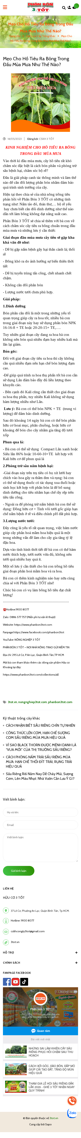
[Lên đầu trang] (71, 1124)
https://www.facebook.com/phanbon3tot (39, 632)
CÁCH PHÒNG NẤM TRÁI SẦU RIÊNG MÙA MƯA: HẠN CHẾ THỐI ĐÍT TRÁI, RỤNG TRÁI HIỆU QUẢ (39, 762)
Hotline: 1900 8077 (22, 920)
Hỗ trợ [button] (8, 952)
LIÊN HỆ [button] (8, 888)
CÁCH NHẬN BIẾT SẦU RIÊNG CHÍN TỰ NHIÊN (40, 725)
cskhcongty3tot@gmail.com (28, 931)
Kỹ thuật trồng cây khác (21, 718)
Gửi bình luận (18, 871)
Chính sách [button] (11, 962)
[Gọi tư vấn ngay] (72, 1101)
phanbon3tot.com (60, 702)
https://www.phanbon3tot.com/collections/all (31, 674)
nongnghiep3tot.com (32, 702)
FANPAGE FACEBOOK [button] (17, 973)
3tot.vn (12, 702)
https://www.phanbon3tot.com (33, 624)
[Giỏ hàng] (75, 8)
